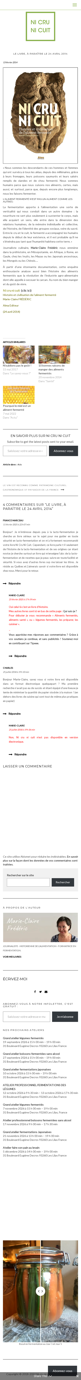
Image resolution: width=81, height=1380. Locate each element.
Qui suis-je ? (70, 611)
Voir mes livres (12, 956)
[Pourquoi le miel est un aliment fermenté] (19, 395)
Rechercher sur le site (20, 875)
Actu (19, 464)
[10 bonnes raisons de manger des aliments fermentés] (54, 355)
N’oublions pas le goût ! (17, 365)
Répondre (14, 583)
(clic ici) (26, 290)
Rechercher (63, 882)
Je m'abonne (65, 1016)
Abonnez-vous (63, 451)
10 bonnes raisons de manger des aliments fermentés (52, 369)
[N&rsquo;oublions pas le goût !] (19, 355)
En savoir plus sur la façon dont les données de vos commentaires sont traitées (40, 860)
